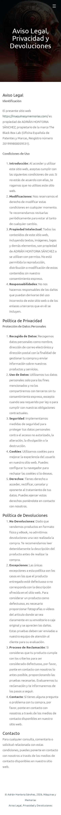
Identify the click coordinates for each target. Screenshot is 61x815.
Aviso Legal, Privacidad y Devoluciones (30, 805)
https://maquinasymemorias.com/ (25, 116)
